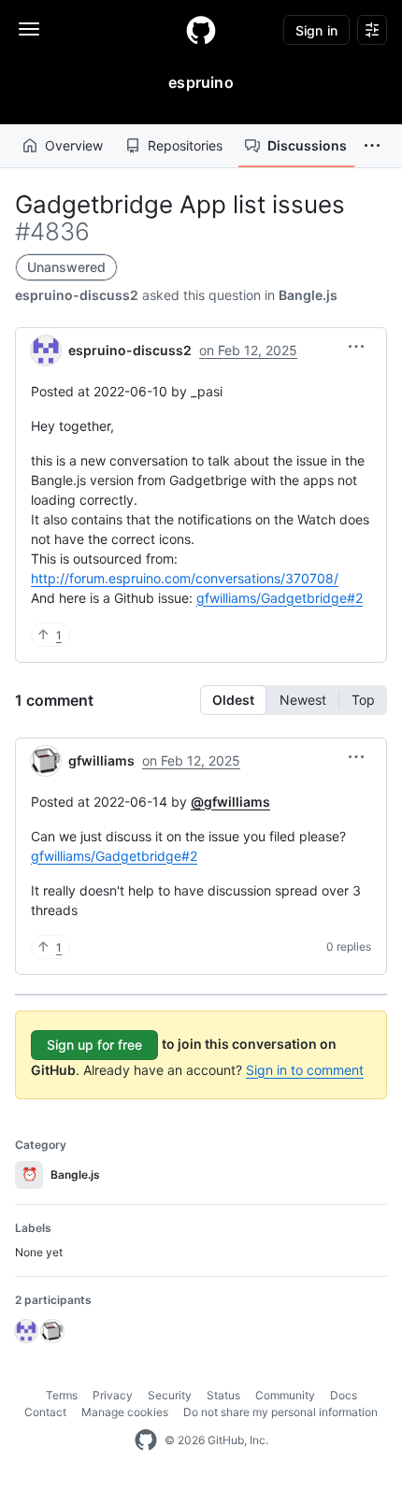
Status (223, 1395)
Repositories (185, 145)
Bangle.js (308, 295)
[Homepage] (201, 30)
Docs (343, 1395)
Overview (74, 145)
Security (170, 1395)
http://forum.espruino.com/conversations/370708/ (184, 578)
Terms (62, 1395)
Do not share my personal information (280, 1412)
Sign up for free (94, 1045)
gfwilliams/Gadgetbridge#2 (279, 598)
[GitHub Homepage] (146, 1440)
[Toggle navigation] (29, 29)
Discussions (307, 145)
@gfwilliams (230, 801)
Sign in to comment (305, 1070)
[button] (372, 145)
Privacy (113, 1395)
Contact (45, 1412)
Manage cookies (124, 1412)
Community (285, 1395)
